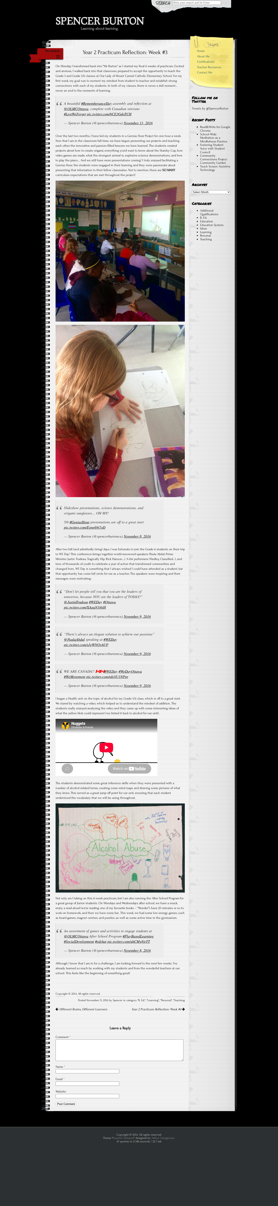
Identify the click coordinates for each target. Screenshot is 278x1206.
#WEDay (95, 601)
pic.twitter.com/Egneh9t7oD (84, 527)
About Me (203, 56)
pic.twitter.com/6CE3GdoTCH (109, 113)
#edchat (100, 941)
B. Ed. (141, 1000)
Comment (63, 1037)
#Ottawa (109, 601)
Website (61, 1091)
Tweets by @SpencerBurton (210, 108)
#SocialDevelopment (79, 941)
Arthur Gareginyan (162, 1138)
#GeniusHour (80, 522)
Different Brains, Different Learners (82, 1009)
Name (60, 1066)
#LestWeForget (75, 113)
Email (60, 1079)
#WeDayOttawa (130, 671)
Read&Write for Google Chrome (215, 128)
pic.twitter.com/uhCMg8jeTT (128, 941)
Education (206, 221)
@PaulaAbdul (74, 639)
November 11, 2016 (138, 122)
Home (201, 51)
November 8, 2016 (137, 536)
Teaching (179, 1000)
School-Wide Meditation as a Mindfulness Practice (213, 137)
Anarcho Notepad (123, 1138)
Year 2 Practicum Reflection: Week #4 (156, 1009)
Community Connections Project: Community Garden (213, 159)
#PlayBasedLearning (138, 936)
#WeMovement (74, 676)
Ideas (203, 228)
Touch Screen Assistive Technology (215, 168)
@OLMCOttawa (76, 108)
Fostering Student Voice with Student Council (212, 148)
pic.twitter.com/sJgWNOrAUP (86, 644)
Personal (166, 1000)
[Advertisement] (211, 320)
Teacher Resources (209, 67)
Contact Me (204, 72)
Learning (153, 1000)
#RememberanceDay (96, 103)
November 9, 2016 (137, 616)
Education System (211, 225)
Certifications (206, 61)
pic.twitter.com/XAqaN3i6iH (85, 607)
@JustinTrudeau (76, 601)
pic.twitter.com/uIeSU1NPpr (107, 676)
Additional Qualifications (209, 212)
